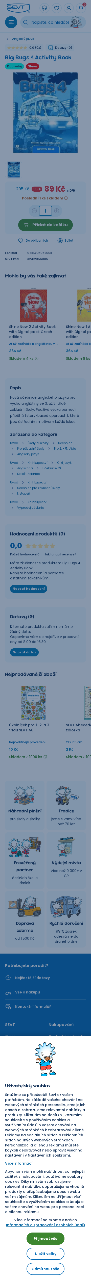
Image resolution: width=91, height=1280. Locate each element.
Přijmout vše (46, 1238)
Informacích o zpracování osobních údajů (45, 1224)
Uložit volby (45, 1253)
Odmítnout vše (45, 1268)
